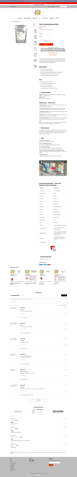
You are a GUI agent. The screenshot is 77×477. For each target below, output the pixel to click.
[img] (13, 418)
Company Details (12, 465)
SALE (40, 18)
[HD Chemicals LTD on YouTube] (33, 460)
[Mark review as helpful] (66, 313)
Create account (53, 6)
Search (11, 460)
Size (39, 32)
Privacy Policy (12, 461)
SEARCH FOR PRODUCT (27, 18)
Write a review (48, 258)
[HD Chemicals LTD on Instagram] (31, 460)
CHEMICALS (19, 18)
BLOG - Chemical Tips (13, 6)
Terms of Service (12, 464)
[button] (41, 26)
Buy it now (46, 44)
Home (10, 21)
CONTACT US (57, 18)
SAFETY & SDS (51, 18)
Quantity (40, 36)
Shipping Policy (12, 468)
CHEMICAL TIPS (35, 18)
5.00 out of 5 (21, 410)
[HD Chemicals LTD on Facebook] (29, 460)
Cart (58, 6)
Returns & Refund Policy (13, 463)
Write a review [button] (58, 411)
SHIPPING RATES (45, 18)
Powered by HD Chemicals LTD (44, 473)
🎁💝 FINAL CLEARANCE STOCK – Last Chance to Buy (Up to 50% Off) (37, 1)
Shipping (44, 29)
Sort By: (60, 305)
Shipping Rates (12, 466)
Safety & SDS (11, 470)
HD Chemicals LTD (36, 473)
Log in (49, 6)
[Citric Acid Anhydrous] (53, 251)
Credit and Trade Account (13, 469)
